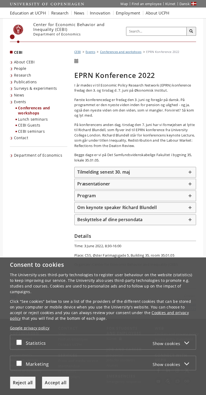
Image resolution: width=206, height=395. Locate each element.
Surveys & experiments (35, 88)
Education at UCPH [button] (28, 13)
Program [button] (86, 196)
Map (124, 3)
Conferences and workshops (34, 110)
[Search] (191, 31)
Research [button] (59, 13)
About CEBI (24, 61)
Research (22, 75)
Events (20, 101)
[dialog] (103, 326)
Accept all (55, 383)
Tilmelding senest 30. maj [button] (103, 172)
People (20, 68)
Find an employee (146, 3)
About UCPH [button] (158, 13)
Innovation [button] (100, 13)
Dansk (184, 3)
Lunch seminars (33, 119)
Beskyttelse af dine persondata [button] (110, 219)
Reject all (23, 383)
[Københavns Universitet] (16, 34)
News (19, 95)
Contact (21, 137)
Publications (25, 81)
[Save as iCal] (76, 61)
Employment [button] (128, 13)
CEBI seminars (31, 131)
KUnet (170, 3)
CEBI (18, 52)
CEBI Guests (29, 125)
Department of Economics (38, 155)
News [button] (79, 13)
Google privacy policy (29, 328)
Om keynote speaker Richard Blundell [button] (117, 207)
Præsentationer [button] (93, 184)
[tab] (135, 172)
